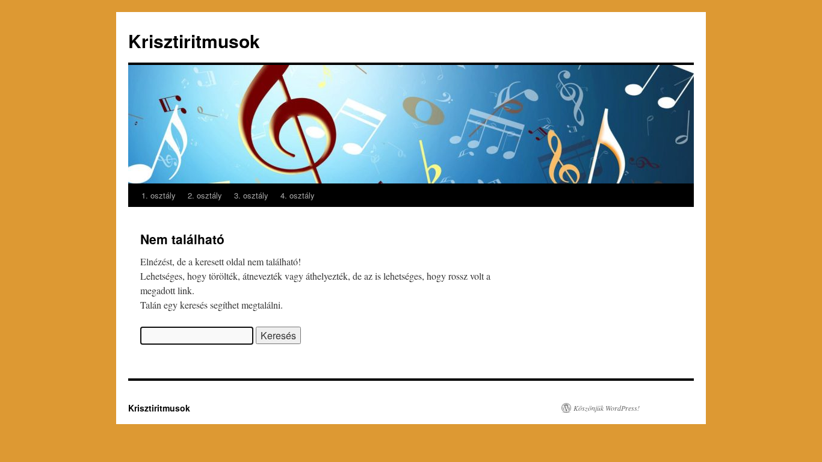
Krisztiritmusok (194, 41)
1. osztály (158, 195)
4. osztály (297, 195)
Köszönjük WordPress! (606, 408)
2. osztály (205, 195)
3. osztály (251, 195)
